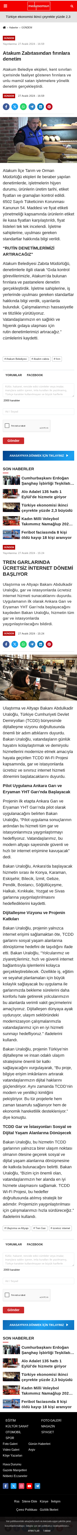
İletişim (55, 1501)
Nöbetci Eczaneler (15, 1476)
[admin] (37, 1486)
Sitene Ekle (29, 1501)
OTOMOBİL (13, 1432)
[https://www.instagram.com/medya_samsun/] (21, 1486)
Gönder (13, 441)
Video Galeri (11, 1449)
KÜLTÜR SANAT (17, 1426)
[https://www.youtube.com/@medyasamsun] (29, 1486)
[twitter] (14, 106)
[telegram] (32, 106)
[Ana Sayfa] (4, 28)
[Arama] (72, 5)
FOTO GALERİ (51, 1420)
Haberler (13, 27)
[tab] (13, 375)
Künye (44, 1501)
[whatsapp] (23, 106)
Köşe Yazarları (12, 1455)
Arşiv (31, 1449)
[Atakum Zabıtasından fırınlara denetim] (38, 139)
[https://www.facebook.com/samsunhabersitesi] (5, 1486)
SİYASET (47, 1432)
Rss (16, 1501)
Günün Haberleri (39, 1443)
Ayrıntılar (33, 1531)
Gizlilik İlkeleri (49, 1509)
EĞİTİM (11, 1420)
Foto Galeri (10, 1443)
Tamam (46, 1531)
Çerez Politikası (26, 1509)
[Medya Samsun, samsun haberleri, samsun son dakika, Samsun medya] (38, 6)
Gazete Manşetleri (15, 1470)
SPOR (10, 1438)
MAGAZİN (48, 1426)
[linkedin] (40, 106)
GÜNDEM (26, 27)
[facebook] (6, 106)
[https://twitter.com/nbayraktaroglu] (13, 1486)
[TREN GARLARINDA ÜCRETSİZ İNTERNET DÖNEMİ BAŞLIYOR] (38, 677)
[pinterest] (49, 106)
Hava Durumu (12, 1464)
